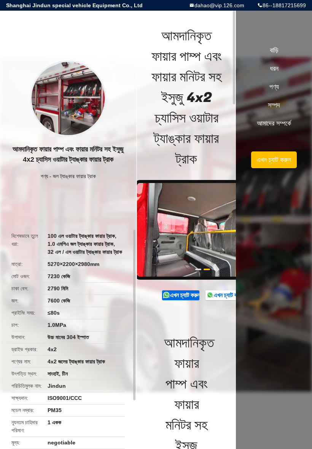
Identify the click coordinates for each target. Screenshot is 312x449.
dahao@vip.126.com (219, 5)
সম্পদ (274, 105)
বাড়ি (274, 50)
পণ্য (44, 176)
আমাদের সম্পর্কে (274, 123)
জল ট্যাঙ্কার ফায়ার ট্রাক (74, 176)
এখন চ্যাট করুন (184, 295)
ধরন (274, 68)
